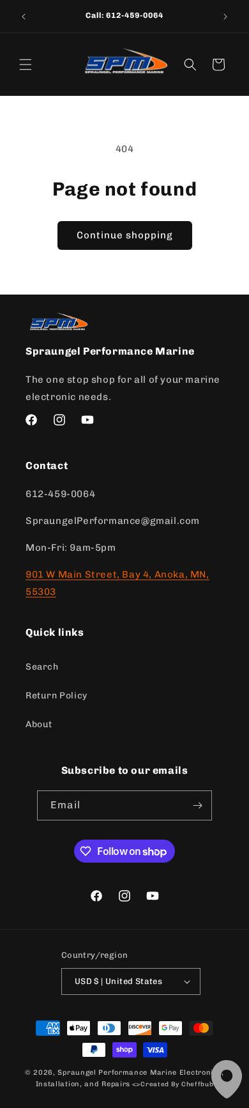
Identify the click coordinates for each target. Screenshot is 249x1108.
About (39, 724)
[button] (25, 64)
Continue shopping (125, 235)
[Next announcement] (225, 17)
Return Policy (56, 695)
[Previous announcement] (24, 17)
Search (42, 666)
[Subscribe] (197, 805)
